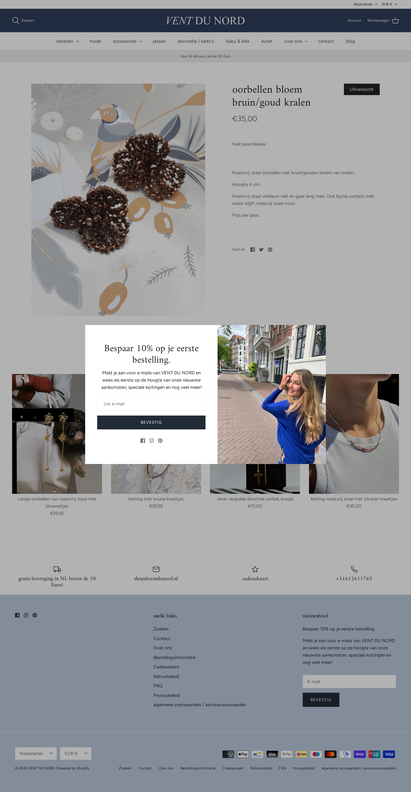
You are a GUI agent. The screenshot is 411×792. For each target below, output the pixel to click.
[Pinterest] (160, 440)
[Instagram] (151, 440)
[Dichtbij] (318, 332)
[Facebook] (143, 440)
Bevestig (151, 422)
